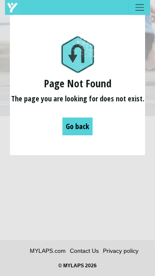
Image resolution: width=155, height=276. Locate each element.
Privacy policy (120, 250)
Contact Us (84, 250)
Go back (77, 126)
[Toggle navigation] (139, 7)
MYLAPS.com (48, 250)
